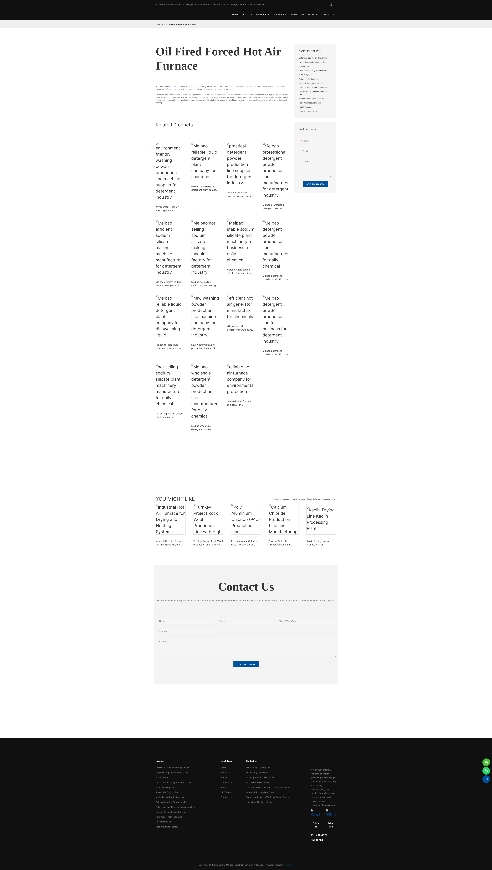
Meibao (159, 24)
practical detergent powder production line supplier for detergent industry (239, 194)
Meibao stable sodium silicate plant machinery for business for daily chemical (240, 271)
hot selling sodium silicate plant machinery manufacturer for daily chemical (169, 415)
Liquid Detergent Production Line (321, 499)
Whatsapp (331, 825)
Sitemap (289, 865)
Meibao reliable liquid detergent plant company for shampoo (205, 188)
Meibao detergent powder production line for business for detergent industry (275, 353)
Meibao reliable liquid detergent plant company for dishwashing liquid (169, 346)
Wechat (316, 825)
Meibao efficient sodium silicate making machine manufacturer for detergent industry (169, 284)
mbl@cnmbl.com (260, 772)
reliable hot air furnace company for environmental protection (241, 403)
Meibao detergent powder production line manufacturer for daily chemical (275, 277)
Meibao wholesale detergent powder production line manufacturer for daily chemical (203, 428)
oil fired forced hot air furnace (181, 24)
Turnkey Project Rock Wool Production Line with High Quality (208, 543)
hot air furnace (174, 86)
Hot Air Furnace (298, 499)
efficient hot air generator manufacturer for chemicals (240, 328)
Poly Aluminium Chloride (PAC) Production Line (244, 543)
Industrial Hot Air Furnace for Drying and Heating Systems (169, 543)
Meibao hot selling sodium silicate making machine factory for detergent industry (203, 284)
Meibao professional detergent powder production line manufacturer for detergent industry (273, 207)
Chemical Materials (281, 499)
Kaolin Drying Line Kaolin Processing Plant (319, 543)
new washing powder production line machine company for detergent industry (204, 346)
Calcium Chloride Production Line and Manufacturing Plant (280, 543)
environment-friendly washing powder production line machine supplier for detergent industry (169, 209)
